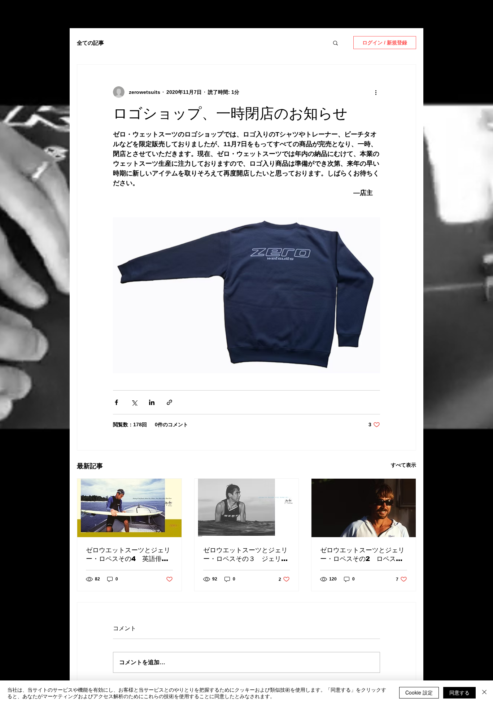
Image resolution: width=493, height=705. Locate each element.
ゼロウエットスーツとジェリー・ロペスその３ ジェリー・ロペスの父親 (245, 555)
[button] (335, 42)
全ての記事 (90, 43)
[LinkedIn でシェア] (151, 402)
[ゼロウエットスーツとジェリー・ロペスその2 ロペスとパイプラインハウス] (363, 508)
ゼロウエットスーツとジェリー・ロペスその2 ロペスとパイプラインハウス (362, 555)
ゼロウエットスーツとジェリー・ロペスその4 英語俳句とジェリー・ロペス (128, 555)
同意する (459, 692)
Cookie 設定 (419, 692)
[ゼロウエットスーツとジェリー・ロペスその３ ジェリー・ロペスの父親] (247, 508)
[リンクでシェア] (169, 402)
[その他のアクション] (375, 92)
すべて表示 (403, 465)
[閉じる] (484, 692)
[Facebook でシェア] (116, 402)
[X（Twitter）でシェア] (134, 402)
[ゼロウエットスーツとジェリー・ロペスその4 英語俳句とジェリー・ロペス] (129, 508)
